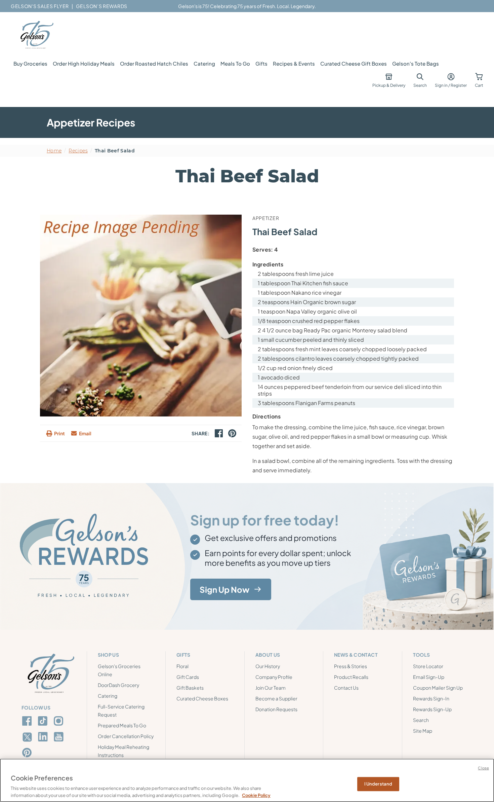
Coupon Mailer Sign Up (438, 688)
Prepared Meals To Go (122, 725)
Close (483, 768)
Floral (182, 666)
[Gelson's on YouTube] (60, 738)
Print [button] (59, 433)
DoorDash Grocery (118, 685)
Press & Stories (350, 666)
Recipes (78, 151)
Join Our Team (270, 688)
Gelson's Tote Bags (415, 63)
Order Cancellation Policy (126, 736)
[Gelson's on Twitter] (28, 737)
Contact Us (346, 688)
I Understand (378, 784)
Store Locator (428, 666)
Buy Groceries (30, 63)
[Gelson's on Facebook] (28, 721)
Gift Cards (187, 677)
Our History (267, 666)
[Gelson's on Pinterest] (28, 752)
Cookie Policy (256, 795)
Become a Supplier (276, 698)
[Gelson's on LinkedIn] (44, 736)
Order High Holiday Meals (84, 63)
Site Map (422, 731)
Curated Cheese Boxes (202, 698)
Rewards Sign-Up (432, 709)
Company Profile (273, 677)
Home (54, 151)
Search (421, 720)
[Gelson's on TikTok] (44, 722)
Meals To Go (235, 63)
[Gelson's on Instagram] (60, 721)
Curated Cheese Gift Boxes (353, 63)
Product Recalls (351, 677)
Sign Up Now (224, 589)
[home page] (36, 35)
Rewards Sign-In (431, 698)
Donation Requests (276, 709)
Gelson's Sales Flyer (40, 6)
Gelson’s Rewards (101, 6)
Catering (204, 63)
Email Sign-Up (428, 677)
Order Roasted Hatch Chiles (154, 63)
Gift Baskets (190, 688)
